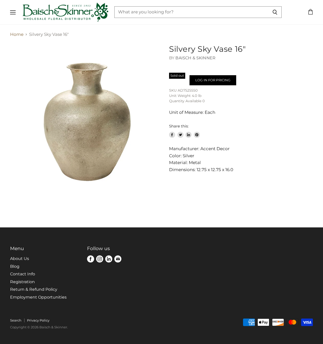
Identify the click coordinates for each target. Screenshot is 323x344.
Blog (14, 266)
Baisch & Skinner (195, 58)
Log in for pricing (212, 80)
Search (15, 320)
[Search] (275, 12)
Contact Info (22, 274)
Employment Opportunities (38, 297)
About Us (19, 258)
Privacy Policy (38, 320)
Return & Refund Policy (33, 289)
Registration (22, 281)
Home (16, 34)
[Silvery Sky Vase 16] (86, 120)
